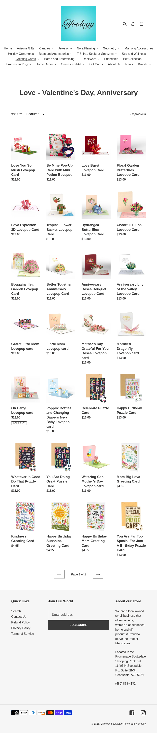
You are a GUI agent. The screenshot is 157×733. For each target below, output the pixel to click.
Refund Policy (20, 622)
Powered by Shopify (134, 723)
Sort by (16, 114)
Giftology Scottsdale (112, 723)
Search (16, 611)
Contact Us (18, 616)
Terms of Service (22, 633)
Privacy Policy (20, 628)
